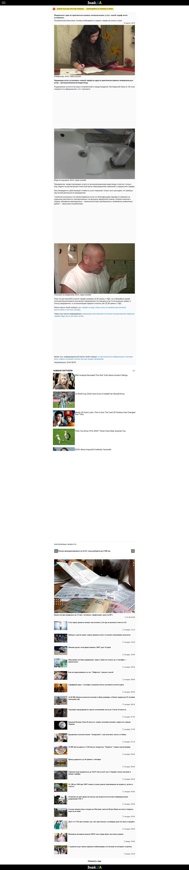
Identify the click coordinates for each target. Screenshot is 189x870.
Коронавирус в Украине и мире (99, 9)
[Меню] (3, 3)
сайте (79, 89)
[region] (94, 108)
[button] (56, 551)
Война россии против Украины (70, 9)
